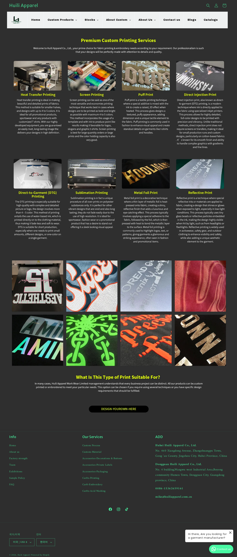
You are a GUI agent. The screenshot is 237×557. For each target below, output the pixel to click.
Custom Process (91, 445)
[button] (208, 5)
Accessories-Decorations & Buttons (102, 458)
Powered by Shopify (40, 555)
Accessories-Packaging (95, 471)
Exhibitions (15, 471)
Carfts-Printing (90, 478)
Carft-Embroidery (92, 484)
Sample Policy (17, 478)
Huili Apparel (24, 555)
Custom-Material (91, 452)
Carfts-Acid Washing (94, 491)
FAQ (11, 484)
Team (12, 465)
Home (12, 445)
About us (14, 452)
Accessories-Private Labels (97, 465)
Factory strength (18, 458)
